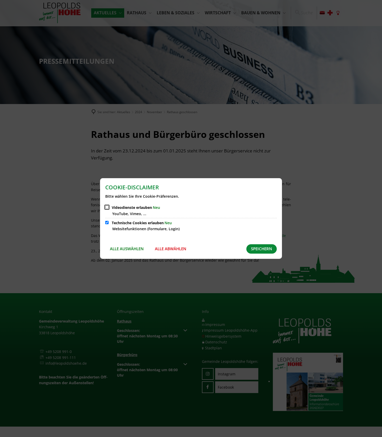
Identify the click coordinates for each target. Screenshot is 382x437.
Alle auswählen (127, 248)
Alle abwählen (170, 248)
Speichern (261, 248)
